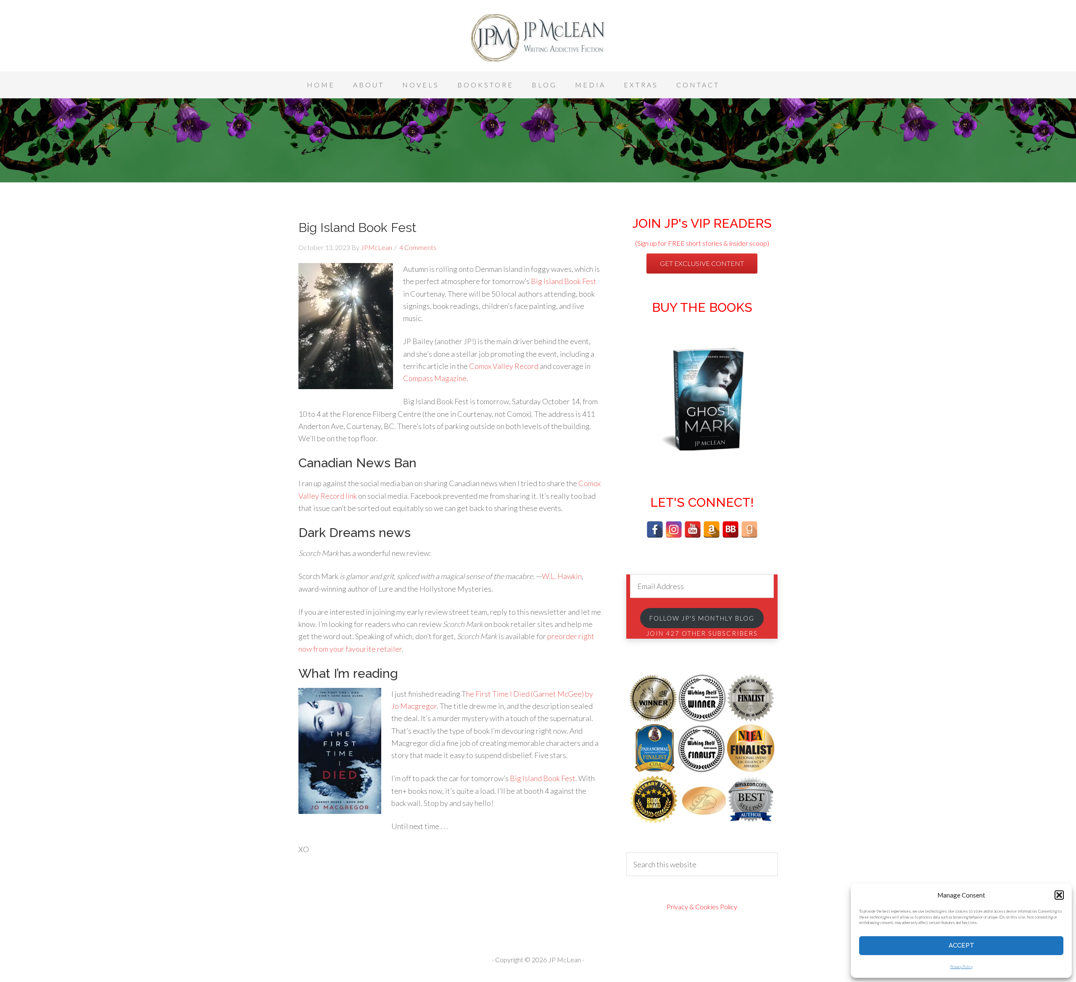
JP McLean (538, 38)
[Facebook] (654, 529)
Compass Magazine (435, 378)
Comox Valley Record (503, 366)
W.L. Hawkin (562, 576)
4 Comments (417, 247)
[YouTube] (692, 529)
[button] (1059, 895)
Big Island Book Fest (357, 227)
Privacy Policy (961, 966)
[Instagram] (673, 529)
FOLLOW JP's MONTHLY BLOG (701, 618)
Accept (961, 945)
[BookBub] (730, 529)
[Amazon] (711, 529)
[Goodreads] (749, 529)
